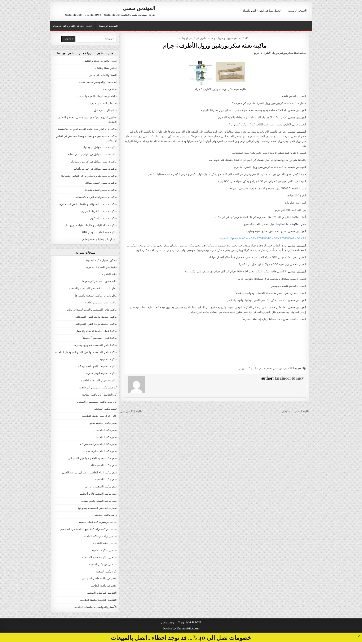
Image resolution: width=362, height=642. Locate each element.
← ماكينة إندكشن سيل (133, 411)
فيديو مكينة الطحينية (105, 408)
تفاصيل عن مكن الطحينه (103, 564)
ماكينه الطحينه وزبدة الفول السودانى (96, 323)
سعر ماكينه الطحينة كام (103, 465)
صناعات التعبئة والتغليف (103, 103)
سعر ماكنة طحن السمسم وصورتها (97, 507)
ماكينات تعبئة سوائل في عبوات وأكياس (95, 168)
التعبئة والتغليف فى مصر (103, 75)
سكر (256, 368)
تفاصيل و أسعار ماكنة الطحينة (100, 536)
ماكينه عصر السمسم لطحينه (100, 302)
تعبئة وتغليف (110, 89)
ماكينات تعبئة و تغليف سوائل (101, 182)
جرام (262, 368)
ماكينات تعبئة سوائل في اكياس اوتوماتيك (94, 161)
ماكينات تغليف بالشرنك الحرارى (99, 211)
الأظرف (287, 368)
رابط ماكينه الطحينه (105, 514)
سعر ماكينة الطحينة (106, 479)
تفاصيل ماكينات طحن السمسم (99, 557)
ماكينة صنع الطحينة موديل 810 (99, 232)
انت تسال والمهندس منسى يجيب (98, 82)
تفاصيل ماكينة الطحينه (104, 550)
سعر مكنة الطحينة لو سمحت (100, 451)
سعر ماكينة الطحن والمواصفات (99, 500)
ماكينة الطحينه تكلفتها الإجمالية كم (97, 366)
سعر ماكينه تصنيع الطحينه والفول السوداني (92, 458)
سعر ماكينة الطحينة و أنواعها (101, 486)
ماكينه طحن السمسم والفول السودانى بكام (92, 309)
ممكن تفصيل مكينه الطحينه (101, 260)
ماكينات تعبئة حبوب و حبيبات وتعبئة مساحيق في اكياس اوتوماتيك (212, 38)
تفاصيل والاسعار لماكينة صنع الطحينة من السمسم (88, 529)
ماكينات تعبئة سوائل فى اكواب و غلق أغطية (92, 154)
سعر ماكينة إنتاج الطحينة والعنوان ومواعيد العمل (89, 472)
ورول (241, 368)
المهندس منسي (139, 7)
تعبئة (269, 368)
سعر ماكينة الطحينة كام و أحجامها (98, 493)
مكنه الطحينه (109, 274)
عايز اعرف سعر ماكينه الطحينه (99, 415)
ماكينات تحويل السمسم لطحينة (99, 380)
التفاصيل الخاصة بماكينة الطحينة (98, 599)
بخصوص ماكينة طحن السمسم (99, 578)
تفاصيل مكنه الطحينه (105, 543)
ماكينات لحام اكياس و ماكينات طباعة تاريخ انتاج (90, 225)
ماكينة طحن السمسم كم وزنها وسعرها (95, 345)
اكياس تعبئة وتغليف (106, 68)
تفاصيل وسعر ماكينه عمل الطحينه (98, 521)
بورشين (277, 368)
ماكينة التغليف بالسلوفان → (293, 411)
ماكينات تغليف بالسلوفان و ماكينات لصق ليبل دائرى (88, 204)
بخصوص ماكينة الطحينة (103, 585)
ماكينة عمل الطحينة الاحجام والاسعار (96, 331)
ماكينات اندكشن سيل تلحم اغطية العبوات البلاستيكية (87, 128)
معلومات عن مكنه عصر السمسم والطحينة (93, 288)
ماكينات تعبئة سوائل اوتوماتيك (100, 147)
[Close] (358, 636)
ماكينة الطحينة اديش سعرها (101, 373)
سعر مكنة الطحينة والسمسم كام (98, 444)
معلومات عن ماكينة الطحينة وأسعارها (96, 295)
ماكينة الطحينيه (108, 359)
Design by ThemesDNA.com (181, 628)
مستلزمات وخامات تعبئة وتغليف (99, 239)
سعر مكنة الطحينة (106, 437)
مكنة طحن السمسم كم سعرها (99, 281)
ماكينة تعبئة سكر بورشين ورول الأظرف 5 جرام (215, 45)
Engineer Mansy (289, 378)
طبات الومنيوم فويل (105, 110)
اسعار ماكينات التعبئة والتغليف (100, 60)
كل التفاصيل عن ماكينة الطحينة (99, 394)
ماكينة (248, 368)
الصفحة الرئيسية (297, 10)
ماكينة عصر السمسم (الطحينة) (99, 337)
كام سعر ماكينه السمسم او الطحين (97, 401)
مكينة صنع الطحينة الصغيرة (101, 267)
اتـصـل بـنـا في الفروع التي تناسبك (262, 10)
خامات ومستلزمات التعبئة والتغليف (97, 96)
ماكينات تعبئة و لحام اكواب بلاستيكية (96, 197)
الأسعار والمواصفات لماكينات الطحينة (95, 606)
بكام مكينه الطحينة (106, 571)
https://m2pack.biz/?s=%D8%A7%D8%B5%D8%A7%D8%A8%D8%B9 (262, 238)
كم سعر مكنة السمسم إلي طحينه (98, 387)
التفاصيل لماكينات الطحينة (102, 592)
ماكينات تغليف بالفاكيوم (103, 218)
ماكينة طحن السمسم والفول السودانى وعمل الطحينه (86, 352)
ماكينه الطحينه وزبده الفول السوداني (96, 316)
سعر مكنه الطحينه (106, 430)
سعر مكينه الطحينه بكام (103, 422)
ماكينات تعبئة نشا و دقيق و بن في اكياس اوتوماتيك (89, 175)
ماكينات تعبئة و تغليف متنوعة (101, 189)
